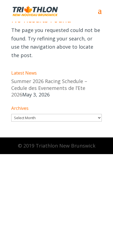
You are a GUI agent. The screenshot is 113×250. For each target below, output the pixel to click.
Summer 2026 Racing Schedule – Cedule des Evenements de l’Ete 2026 (49, 88)
